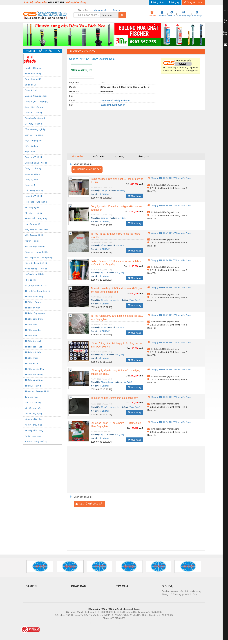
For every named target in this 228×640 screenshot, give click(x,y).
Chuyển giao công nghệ (36, 101)
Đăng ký (175, 2)
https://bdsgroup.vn (110, 623)
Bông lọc (104, 218)
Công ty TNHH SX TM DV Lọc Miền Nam (171, 178)
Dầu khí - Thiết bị (33, 112)
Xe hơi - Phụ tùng (33, 425)
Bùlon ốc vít (30, 84)
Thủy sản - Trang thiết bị (37, 391)
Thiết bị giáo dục (33, 330)
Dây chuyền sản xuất (35, 118)
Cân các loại (31, 90)
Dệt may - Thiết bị (33, 123)
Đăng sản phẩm (194, 2)
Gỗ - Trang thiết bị (34, 190)
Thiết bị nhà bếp (33, 352)
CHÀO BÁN (78, 586)
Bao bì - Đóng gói (33, 68)
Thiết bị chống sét (33, 302)
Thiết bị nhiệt (31, 358)
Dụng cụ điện (31, 179)
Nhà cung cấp (184, 15)
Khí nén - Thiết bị (33, 213)
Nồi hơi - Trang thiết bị (36, 263)
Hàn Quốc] (119, 273)
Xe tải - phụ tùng (33, 436)
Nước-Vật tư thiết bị (34, 274)
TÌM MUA (122, 586)
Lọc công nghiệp (33, 224)
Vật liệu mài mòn (33, 408)
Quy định (225, 21)
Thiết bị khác (31, 335)
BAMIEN (31, 586)
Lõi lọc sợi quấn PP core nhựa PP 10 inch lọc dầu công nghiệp (116, 425)
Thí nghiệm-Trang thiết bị (37, 291)
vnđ (141, 184)
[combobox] (118, 15)
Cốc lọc (104, 191)
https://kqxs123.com (129, 623)
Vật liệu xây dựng (33, 413)
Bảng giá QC (225, 33)
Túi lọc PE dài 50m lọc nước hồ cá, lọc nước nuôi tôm (115, 235)
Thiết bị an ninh (32, 307)
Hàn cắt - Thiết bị (33, 196)
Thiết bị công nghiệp (35, 313)
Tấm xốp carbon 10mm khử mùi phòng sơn (114, 398)
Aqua (103, 273)
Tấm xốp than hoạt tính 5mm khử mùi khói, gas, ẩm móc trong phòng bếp (117, 290)
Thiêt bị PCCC (32, 363)
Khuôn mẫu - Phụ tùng (36, 218)
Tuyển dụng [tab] (141, 156)
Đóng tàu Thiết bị (33, 157)
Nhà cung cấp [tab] (100, 10)
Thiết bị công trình (34, 319)
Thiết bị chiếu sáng (34, 296)
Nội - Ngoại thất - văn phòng (39, 257)
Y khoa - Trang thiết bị (36, 441)
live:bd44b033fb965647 (113, 105)
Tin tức (225, 10)
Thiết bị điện (31, 324)
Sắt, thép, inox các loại (36, 285)
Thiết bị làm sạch (33, 341)
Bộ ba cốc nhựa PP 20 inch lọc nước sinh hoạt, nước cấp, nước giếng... (117, 263)
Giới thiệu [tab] (99, 156)
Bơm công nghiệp (33, 79)
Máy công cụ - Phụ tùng (36, 229)
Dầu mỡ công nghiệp (35, 129)
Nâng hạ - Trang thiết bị (36, 252)
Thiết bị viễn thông (34, 380)
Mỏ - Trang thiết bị (34, 235)
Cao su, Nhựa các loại (36, 96)
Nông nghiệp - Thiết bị (36, 268)
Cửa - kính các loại (34, 107)
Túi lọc (103, 245)
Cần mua (162, 15)
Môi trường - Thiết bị (35, 246)
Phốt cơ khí (30, 280)
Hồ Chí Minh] (104, 194)
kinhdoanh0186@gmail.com (115, 100)
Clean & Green (107, 382)
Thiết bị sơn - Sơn (33, 346)
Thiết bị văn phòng (34, 374)
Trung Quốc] (135, 300)
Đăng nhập (158, 2)
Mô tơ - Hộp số (32, 241)
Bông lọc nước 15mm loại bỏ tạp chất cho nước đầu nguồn (117, 208)
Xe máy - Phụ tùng (34, 430)
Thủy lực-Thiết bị (33, 385)
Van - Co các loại (33, 402)
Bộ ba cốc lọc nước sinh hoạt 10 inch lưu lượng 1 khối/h (117, 181)
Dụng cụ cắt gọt (32, 174)
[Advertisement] (136, 131)
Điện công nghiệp (33, 140)
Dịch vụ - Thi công (34, 135)
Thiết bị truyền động (35, 369)
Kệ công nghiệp (32, 207)
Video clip (197, 15)
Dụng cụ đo (30, 185)
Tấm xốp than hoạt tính (110, 300)
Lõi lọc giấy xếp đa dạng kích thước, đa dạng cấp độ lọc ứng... (115, 372)
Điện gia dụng (31, 146)
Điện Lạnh (30, 151)
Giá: (128, 184)
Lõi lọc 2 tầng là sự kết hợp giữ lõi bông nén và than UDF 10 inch (116, 345)
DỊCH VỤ (167, 586)
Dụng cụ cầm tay (33, 168)
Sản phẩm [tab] (83, 10)
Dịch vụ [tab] (116, 10)
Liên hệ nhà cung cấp (88, 169)
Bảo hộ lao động (33, 73)
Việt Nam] (121, 191)
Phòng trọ (94, 623)
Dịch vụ (171, 15)
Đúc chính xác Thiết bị (36, 163)
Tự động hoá (31, 397)
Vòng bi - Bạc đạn (33, 419)
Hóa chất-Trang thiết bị (36, 202)
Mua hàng (135, 196)
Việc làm (152, 15)
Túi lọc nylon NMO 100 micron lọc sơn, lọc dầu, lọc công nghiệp (117, 318)
